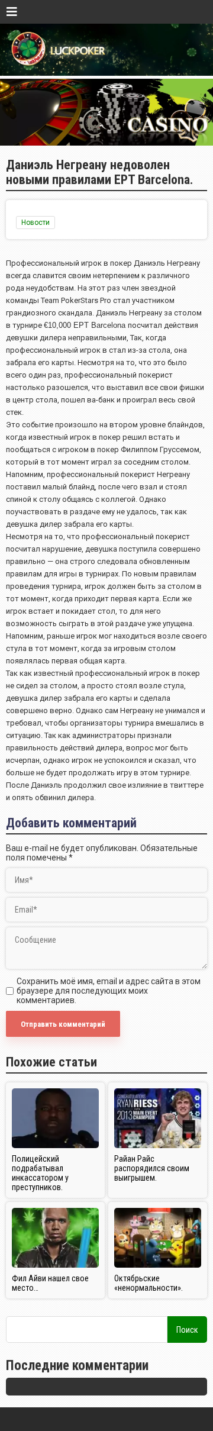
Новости (35, 222)
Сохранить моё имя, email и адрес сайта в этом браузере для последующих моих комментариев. (109, 990)
